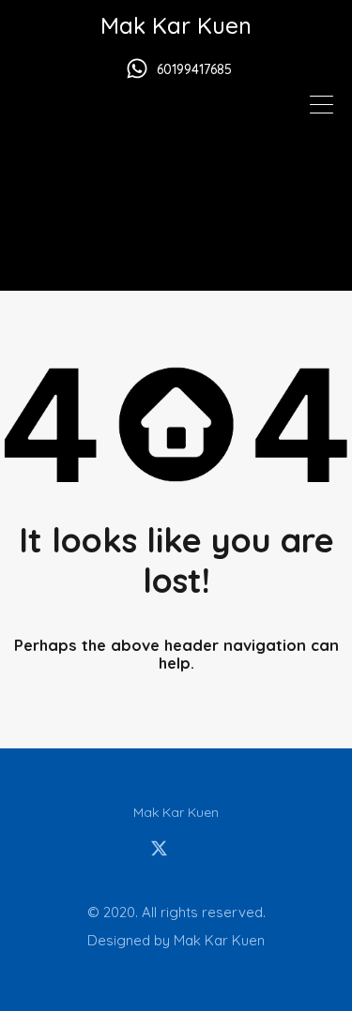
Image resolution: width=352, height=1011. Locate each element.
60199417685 (194, 70)
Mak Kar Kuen (176, 25)
